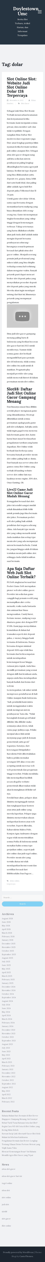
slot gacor (6, 1219)
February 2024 (8, 1023)
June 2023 (6, 1051)
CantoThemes (26, 1256)
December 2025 (8, 944)
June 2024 (6, 1008)
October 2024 (8, 994)
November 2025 (9, 947)
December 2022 (8, 1073)
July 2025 (6, 961)
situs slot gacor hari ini (12, 1176)
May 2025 (6, 969)
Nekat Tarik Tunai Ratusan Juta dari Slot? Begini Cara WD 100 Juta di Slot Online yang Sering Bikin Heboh (21, 1126)
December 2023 (8, 1030)
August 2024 (7, 1001)
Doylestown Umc (26, 11)
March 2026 (7, 933)
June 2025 (6, 965)
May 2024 (6, 1012)
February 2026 (8, 936)
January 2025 (7, 983)
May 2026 (6, 926)
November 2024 (8, 990)
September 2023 (9, 1041)
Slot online (6, 1226)
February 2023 (8, 1066)
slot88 (4, 1212)
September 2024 (9, 997)
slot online (6, 1197)
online (16, 881)
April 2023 (6, 1059)
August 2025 (7, 958)
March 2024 (7, 1019)
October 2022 (8, 1080)
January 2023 (7, 1069)
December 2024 (8, 987)
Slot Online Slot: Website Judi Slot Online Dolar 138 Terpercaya (21, 87)
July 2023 (6, 1048)
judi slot (5, 1204)
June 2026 (6, 922)
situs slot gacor (8, 1169)
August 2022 (7, 1087)
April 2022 (6, 1094)
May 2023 (6, 1055)
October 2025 (8, 951)
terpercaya (11, 884)
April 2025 (6, 972)
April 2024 (6, 1015)
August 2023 (7, 1044)
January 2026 (7, 940)
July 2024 (6, 1005)
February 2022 (8, 1102)
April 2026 (6, 929)
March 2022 (7, 1098)
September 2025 (9, 954)
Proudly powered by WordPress (18, 1252)
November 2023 (8, 1033)
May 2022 (6, 1091)
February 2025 (8, 979)
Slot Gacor (25, 103)
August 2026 (7, 918)
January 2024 (7, 1026)
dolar (12, 881)
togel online (7, 1183)
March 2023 (7, 1062)
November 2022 (8, 1076)
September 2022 (9, 1084)
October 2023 (8, 1037)
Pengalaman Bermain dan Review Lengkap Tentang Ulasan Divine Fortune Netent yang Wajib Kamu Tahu (21, 1144)
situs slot (6, 1190)
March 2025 (7, 976)
